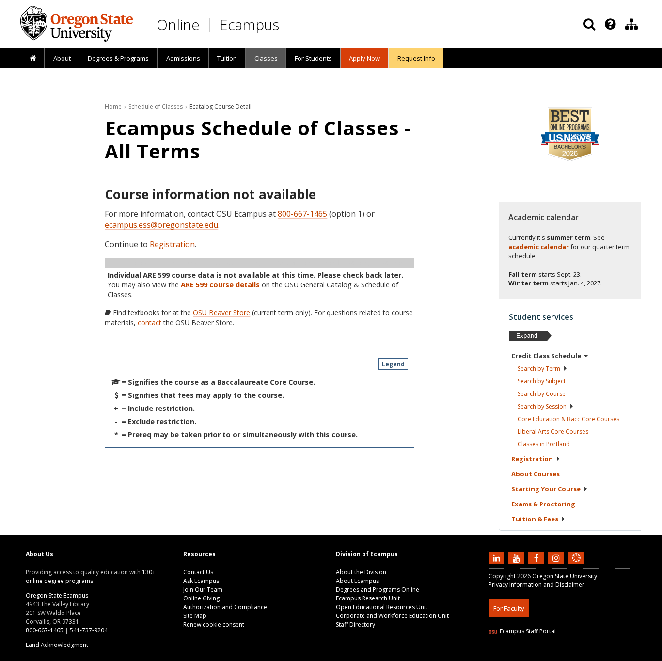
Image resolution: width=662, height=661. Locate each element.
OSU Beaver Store (221, 312)
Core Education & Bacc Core (568, 419)
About (62, 58)
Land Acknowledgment (57, 645)
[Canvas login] (576, 565)
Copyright (502, 576)
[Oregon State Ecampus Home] (211, 25)
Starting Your (546, 489)
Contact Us (198, 572)
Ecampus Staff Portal (528, 631)
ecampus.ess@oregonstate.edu (161, 225)
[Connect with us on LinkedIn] (498, 557)
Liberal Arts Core (553, 431)
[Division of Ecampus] (631, 24)
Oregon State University (564, 576)
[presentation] (609, 24)
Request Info (416, 58)
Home (113, 106)
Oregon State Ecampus (57, 595)
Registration (172, 244)
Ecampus (249, 24)
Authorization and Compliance (225, 607)
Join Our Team (202, 589)
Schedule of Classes (155, 106)
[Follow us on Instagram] (557, 557)
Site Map (194, 616)
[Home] (33, 58)
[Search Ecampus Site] (589, 24)
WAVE (585, 655)
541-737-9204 (89, 630)
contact (149, 322)
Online (178, 24)
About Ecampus (357, 581)
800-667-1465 (302, 213)
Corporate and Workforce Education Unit (392, 616)
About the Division (361, 572)
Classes (266, 58)
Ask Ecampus (201, 581)
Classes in (544, 444)
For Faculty (508, 608)
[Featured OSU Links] (610, 24)
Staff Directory (355, 624)
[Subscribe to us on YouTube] (517, 557)
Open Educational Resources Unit (381, 607)
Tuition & (534, 519)
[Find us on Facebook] (537, 557)
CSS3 (564, 655)
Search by (539, 368)
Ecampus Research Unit (368, 598)
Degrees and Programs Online (377, 589)
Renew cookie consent (213, 624)
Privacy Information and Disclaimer (536, 585)
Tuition (227, 58)
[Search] (589, 24)
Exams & (543, 504)
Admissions (183, 58)
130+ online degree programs (91, 576)
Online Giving (201, 598)
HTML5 (542, 655)
